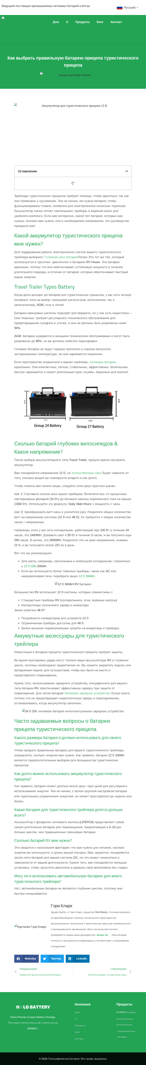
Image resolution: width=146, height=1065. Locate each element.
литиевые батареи (102, 362)
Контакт (116, 22)
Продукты (82, 22)
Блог (100, 22)
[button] (127, 171)
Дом (56, 22)
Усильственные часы (87, 473)
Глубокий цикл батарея (61, 257)
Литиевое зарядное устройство (87, 693)
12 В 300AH (87, 576)
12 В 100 (30, 566)
